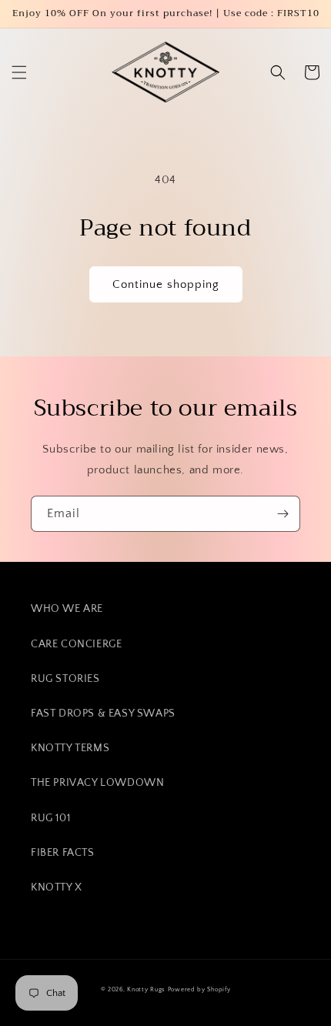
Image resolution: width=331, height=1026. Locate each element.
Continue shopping (165, 284)
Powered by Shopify (199, 989)
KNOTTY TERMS (70, 748)
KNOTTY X (56, 887)
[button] (19, 72)
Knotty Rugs (146, 989)
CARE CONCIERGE (76, 644)
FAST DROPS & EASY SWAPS (103, 713)
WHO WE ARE (67, 609)
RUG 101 (50, 818)
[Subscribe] (282, 514)
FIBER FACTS (63, 853)
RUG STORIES (65, 679)
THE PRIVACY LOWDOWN (97, 783)
